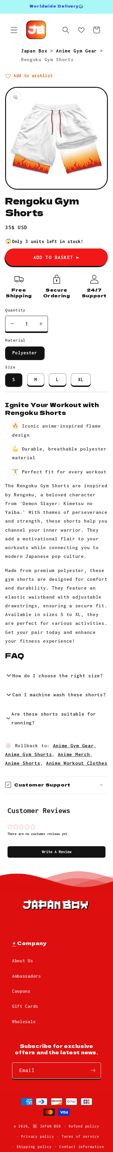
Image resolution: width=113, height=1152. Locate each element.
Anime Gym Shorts (28, 754)
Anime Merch (74, 754)
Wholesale (24, 1021)
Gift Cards (25, 1006)
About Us (22, 960)
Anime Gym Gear (78, 50)
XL (80, 379)
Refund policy (84, 1126)
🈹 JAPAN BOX (47, 1126)
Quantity (15, 310)
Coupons (21, 991)
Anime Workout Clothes (77, 763)
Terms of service (80, 1136)
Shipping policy (34, 1147)
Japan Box (35, 50)
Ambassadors (26, 976)
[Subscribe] (93, 1070)
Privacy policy (37, 1136)
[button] (56, 852)
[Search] (66, 30)
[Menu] (14, 30)
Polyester (24, 352)
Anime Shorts (22, 763)
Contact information (81, 1147)
